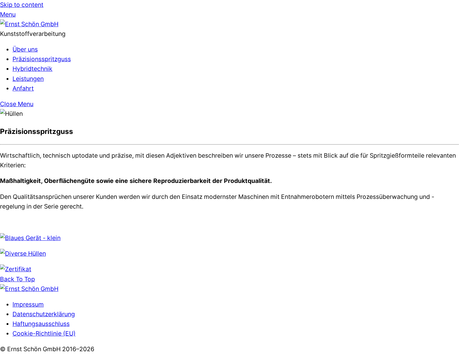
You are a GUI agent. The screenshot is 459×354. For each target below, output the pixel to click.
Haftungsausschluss (41, 323)
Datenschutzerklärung (43, 314)
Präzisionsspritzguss (41, 59)
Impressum (28, 304)
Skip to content (21, 4)
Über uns (25, 49)
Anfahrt (23, 88)
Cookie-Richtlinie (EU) (44, 333)
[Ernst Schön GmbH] (29, 24)
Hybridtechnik (32, 68)
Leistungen (28, 78)
